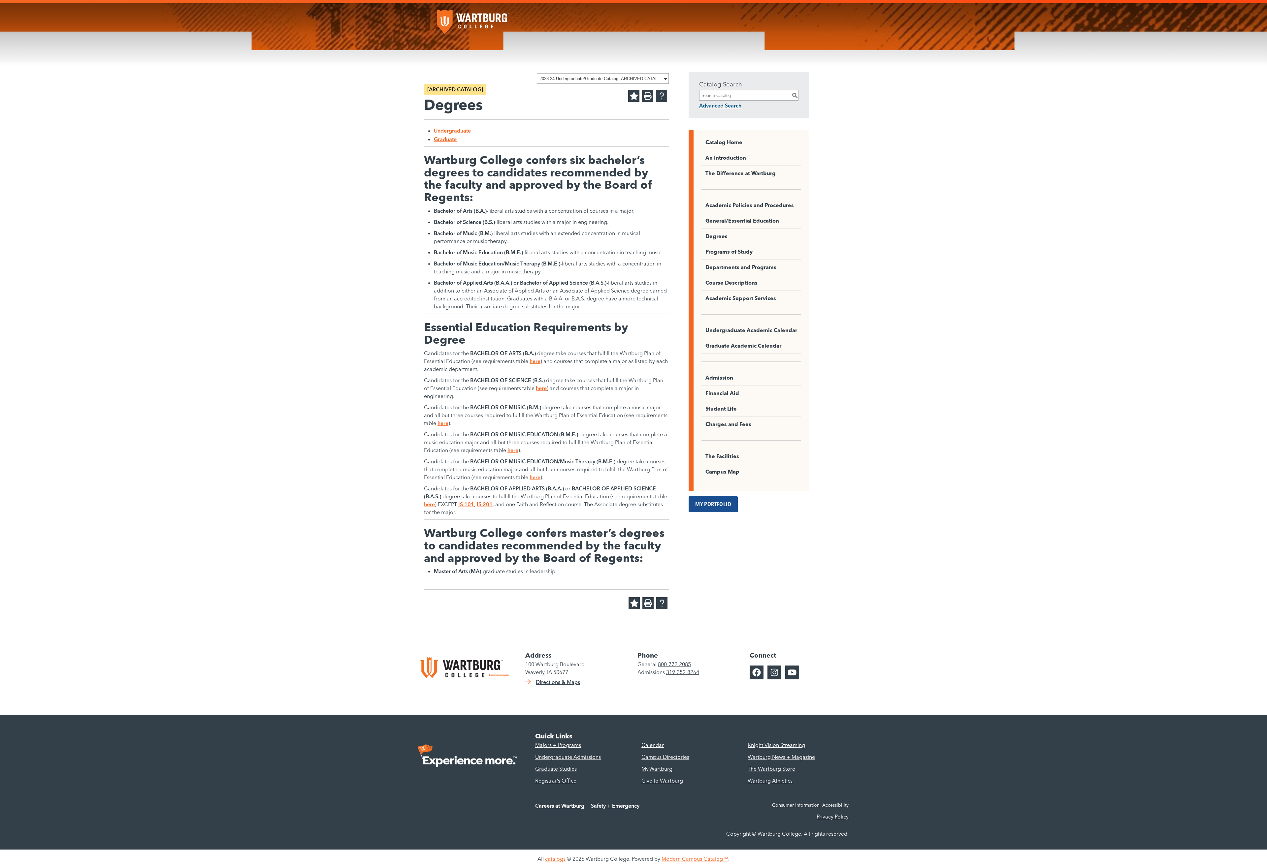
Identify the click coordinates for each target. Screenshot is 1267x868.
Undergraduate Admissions (568, 757)
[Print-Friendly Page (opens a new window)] (647, 96)
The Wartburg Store (771, 768)
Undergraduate (452, 130)
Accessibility (835, 805)
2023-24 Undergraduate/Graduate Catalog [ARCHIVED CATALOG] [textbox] (600, 78)
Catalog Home (723, 142)
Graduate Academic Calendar (743, 345)
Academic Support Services (740, 298)
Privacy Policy (833, 816)
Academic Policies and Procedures (749, 205)
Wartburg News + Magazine (781, 757)
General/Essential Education (742, 220)
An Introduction (725, 157)
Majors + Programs (558, 745)
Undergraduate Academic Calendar (751, 330)
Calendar (652, 745)
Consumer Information (796, 805)
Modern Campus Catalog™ (695, 858)
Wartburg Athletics (770, 780)
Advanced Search (720, 105)
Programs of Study (729, 251)
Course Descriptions (731, 282)
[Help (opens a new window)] (661, 96)
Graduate (445, 139)
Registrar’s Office (555, 780)
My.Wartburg (656, 768)
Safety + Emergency (615, 805)
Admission (719, 377)
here (535, 361)
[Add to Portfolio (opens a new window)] (633, 96)
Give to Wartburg (662, 780)
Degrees (716, 236)
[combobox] (603, 78)
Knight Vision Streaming (776, 745)
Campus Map (722, 471)
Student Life (721, 408)
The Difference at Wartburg (740, 173)
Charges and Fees (728, 424)
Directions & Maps (558, 682)
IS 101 (466, 504)
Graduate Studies (556, 768)
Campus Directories (665, 757)
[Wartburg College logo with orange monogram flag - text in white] (473, 18)
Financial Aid (722, 393)
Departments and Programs (740, 267)
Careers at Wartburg (559, 805)
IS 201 (485, 504)
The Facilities (722, 456)
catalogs (555, 858)
